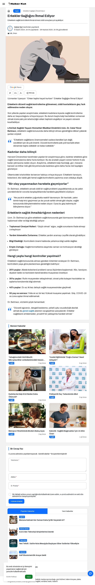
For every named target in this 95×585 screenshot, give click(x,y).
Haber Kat (18, 27)
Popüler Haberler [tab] (27, 511)
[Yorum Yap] (10, 93)
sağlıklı (37, 581)
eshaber (44, 581)
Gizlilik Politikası (11, 577)
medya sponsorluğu (48, 579)
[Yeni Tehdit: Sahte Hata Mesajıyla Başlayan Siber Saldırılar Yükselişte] (47, 543)
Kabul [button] (29, 577)
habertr (55, 581)
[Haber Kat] (16, 4)
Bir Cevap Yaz (16, 449)
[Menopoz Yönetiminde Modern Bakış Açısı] (27, 420)
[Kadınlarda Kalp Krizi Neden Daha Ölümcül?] (27, 383)
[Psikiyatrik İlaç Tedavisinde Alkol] (67, 383)
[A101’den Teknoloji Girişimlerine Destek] (47, 531)
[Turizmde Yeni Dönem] (47, 566)
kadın (50, 581)
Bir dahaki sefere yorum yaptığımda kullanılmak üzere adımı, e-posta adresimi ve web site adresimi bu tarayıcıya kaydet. (47, 495)
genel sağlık (28, 311)
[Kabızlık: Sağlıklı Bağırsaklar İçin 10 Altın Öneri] (67, 420)
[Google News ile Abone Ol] (16, 87)
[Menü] (3, 4)
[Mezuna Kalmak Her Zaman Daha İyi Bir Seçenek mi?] (47, 520)
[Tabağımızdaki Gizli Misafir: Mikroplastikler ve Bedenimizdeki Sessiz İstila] (27, 346)
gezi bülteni (60, 579)
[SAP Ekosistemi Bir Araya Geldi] (47, 555)
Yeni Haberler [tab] (67, 511)
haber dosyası (71, 579)
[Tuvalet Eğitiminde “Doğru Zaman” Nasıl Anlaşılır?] (67, 346)
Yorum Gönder (16, 501)
